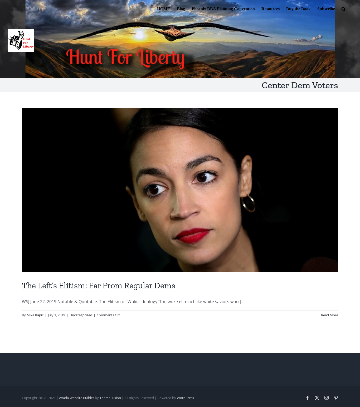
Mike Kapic (35, 315)
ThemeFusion (110, 397)
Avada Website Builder (76, 397)
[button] (344, 8)
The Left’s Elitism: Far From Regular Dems (98, 285)
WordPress (185, 397)
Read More (329, 315)
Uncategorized (81, 315)
